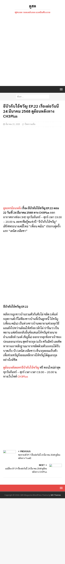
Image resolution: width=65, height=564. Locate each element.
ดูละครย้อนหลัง (12, 208)
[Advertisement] (32, 50)
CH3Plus (23, 376)
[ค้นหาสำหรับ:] (33, 96)
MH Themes (56, 495)
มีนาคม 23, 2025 (13, 124)
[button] (60, 89)
